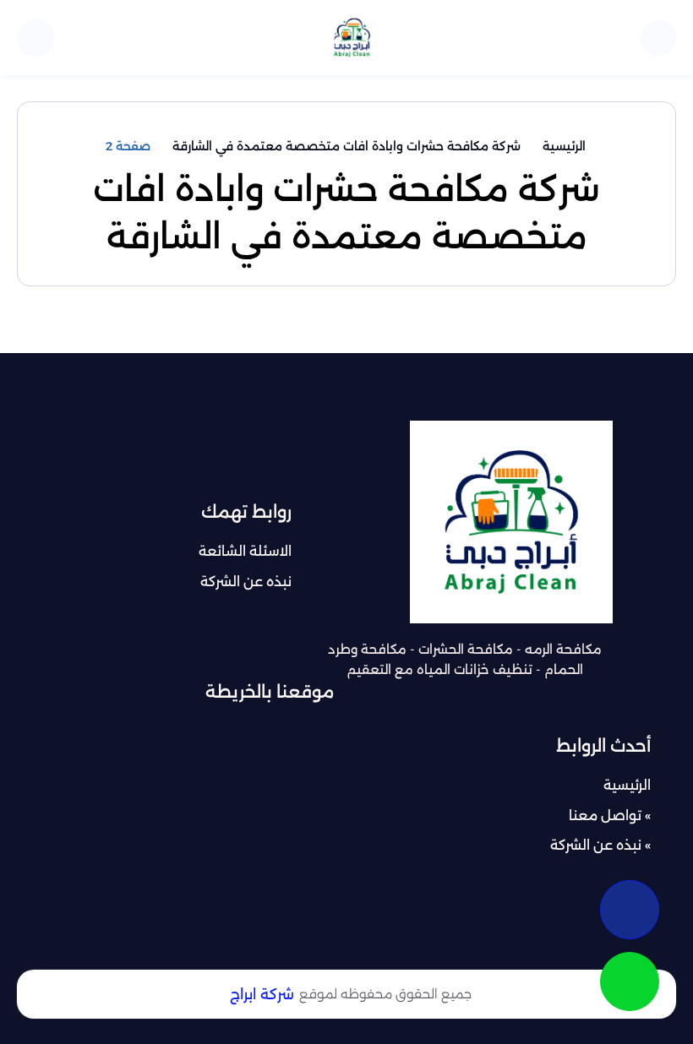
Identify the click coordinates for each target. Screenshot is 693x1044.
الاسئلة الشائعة (245, 551)
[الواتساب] (629, 981)
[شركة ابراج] (352, 37)
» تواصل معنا (610, 815)
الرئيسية (627, 785)
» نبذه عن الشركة (600, 845)
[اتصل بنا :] (629, 909)
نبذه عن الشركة (246, 582)
